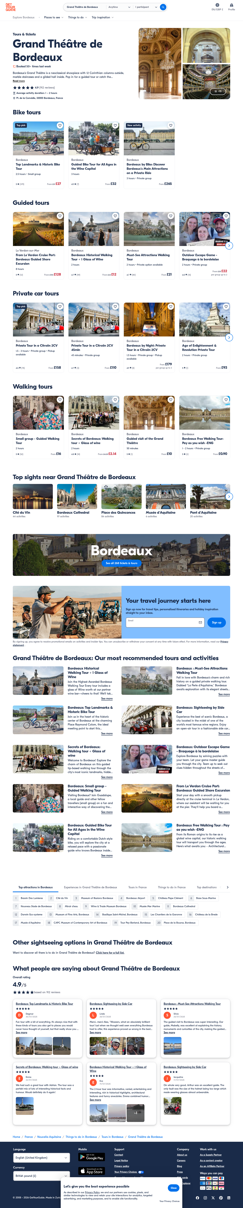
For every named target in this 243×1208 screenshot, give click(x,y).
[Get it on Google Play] (91, 1157)
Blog (179, 1166)
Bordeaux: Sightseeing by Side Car (111, 1003)
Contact (118, 1154)
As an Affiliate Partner (212, 1166)
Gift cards (182, 1177)
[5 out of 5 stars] (47, 1008)
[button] (38, 155)
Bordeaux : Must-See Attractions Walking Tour (192, 1003)
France (29, 1137)
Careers (181, 1160)
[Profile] (231, 5)
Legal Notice (121, 1160)
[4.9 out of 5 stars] (23, 87)
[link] (38, 155)
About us (182, 1154)
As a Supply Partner (211, 1154)
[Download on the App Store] (91, 1171)
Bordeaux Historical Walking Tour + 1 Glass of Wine (118, 1069)
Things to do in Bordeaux (81, 1137)
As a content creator (211, 1160)
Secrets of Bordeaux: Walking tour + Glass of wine (47, 1067)
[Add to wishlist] (60, 125)
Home (16, 1137)
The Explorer (184, 1183)
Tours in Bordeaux (112, 1137)
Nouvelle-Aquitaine (49, 1137)
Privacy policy (121, 1166)
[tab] (35, 887)
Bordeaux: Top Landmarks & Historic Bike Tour (44, 1003)
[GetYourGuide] (11, 7)
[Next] (229, 246)
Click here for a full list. (110, 952)
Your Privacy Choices (126, 1171)
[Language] (217, 5)
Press (180, 1171)
